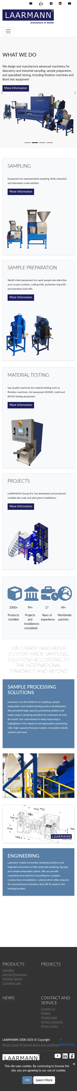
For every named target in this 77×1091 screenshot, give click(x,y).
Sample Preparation (14, 974)
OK (27, 1080)
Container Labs (11, 983)
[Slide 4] (50, 142)
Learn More (44, 1080)
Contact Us (48, 1009)
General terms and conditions (41, 1045)
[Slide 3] (42, 142)
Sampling (8, 970)
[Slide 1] (27, 142)
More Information (15, 88)
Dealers (46, 1013)
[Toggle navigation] (8, 31)
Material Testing (12, 979)
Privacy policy (49, 1026)
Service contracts (52, 1022)
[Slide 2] (35, 142)
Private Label (49, 1017)
